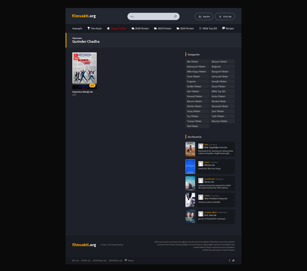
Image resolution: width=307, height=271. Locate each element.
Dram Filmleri (193, 76)
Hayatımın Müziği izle (82, 91)
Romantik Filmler (220, 106)
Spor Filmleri (218, 111)
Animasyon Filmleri (196, 66)
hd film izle (86, 260)
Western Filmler (219, 121)
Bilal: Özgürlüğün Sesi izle (215, 147)
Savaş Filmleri (193, 111)
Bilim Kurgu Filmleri (196, 71)
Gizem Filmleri (218, 86)
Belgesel (216, 66)
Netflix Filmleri (194, 106)
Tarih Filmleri (218, 116)
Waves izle (209, 181)
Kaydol (206, 16)
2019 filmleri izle (99, 260)
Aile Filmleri (192, 61)
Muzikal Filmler (219, 101)
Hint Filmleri (193, 91)
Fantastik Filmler (220, 76)
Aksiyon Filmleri (219, 61)
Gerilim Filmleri (194, 86)
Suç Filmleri (192, 116)
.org (84, 15)
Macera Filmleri (194, 101)
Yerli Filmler (192, 126)
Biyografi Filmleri (220, 71)
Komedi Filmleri (194, 96)
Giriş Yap (227, 16)
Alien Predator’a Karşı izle (215, 198)
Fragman (191, 81)
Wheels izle (209, 165)
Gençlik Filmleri (219, 81)
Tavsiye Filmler (194, 121)
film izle (75, 260)
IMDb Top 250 (218, 91)
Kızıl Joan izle (210, 215)
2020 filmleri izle (115, 260)
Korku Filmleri (218, 96)
